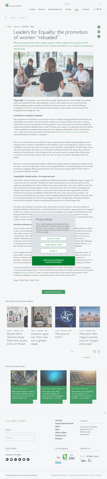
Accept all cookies (53, 238)
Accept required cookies (53, 245)
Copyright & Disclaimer (53, 262)
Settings (53, 251)
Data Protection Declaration (53, 260)
